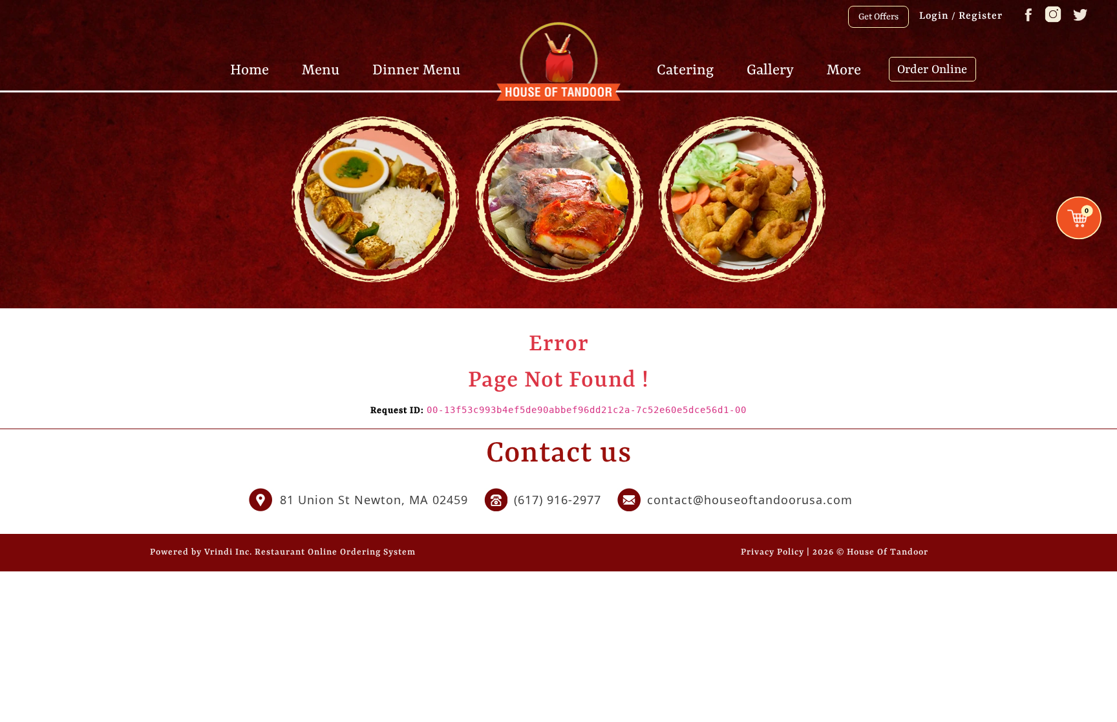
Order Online (932, 70)
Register (981, 16)
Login (934, 16)
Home (249, 69)
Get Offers (878, 17)
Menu (320, 69)
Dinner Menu (416, 69)
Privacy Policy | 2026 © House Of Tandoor (834, 552)
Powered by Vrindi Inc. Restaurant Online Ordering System (283, 552)
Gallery (770, 69)
